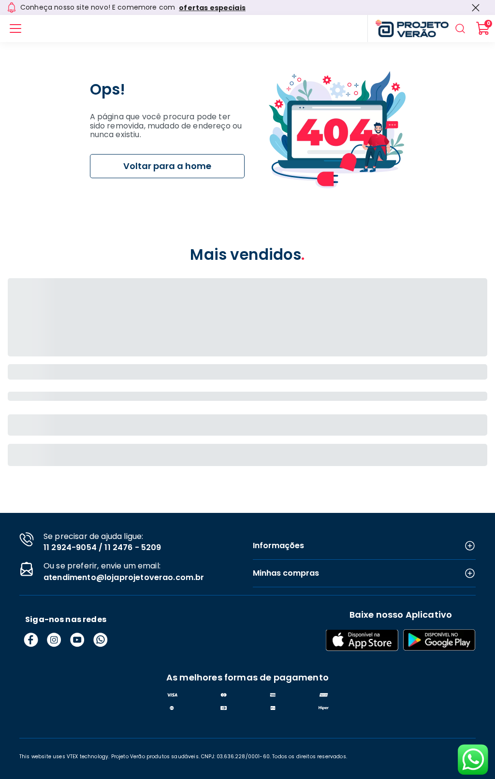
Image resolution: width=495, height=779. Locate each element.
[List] (15, 28)
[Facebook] (31, 640)
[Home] (408, 28)
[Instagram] (54, 640)
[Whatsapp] (100, 640)
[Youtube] (77, 640)
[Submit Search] (460, 28)
